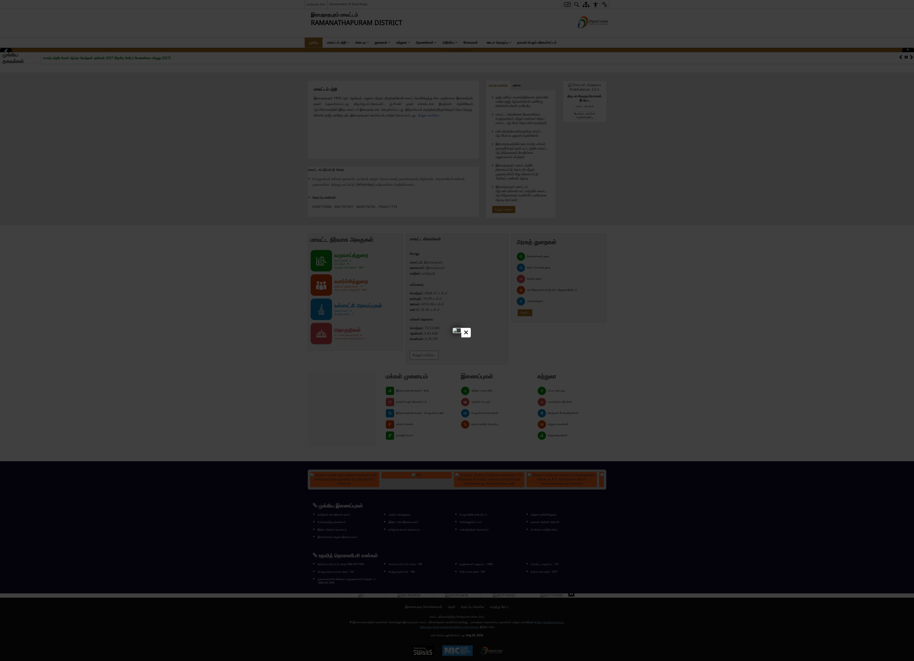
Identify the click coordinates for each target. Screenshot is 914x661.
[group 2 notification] (457, 330)
